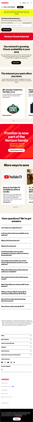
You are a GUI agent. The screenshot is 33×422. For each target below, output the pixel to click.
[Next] (31, 103)
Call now (20, 7)
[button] (11, 200)
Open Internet (4, 393)
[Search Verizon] (20, 2)
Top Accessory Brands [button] (7, 343)
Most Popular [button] (5, 339)
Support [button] (3, 347)
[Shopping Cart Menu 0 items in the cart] (27, 2)
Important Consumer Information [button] (10, 354)
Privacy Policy (4, 383)
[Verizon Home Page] (4, 3)
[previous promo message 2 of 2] (2, 13)
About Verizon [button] (5, 351)
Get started (16, 62)
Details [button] (16, 13)
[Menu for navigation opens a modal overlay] (31, 2)
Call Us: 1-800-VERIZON (9, 7)
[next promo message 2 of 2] (31, 13)
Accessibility (4, 390)
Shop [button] (2, 335)
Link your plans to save (16, 150)
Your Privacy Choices (6, 386)
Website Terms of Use (6, 397)
